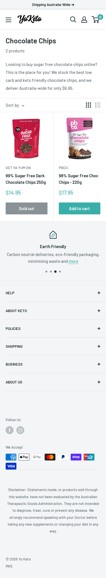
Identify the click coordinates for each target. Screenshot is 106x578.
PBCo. (64, 167)
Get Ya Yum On (18, 167)
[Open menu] (8, 20)
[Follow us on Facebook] (10, 430)
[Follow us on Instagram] (20, 430)
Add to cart (79, 208)
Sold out (26, 208)
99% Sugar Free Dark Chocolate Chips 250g (26, 179)
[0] (95, 19)
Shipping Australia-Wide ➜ (53, 4)
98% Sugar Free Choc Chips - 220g (78, 179)
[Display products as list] (97, 105)
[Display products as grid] (88, 105)
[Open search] (73, 19)
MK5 (9, 566)
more (73, 261)
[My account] (84, 19)
